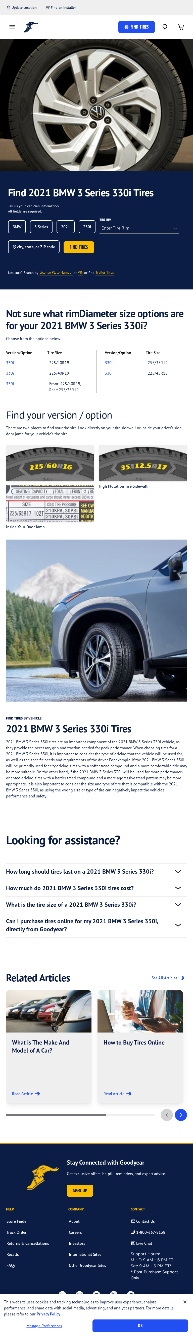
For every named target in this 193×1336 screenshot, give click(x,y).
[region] (96, 1315)
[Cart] (181, 27)
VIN (80, 272)
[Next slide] (181, 1115)
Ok (140, 1325)
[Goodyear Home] (31, 27)
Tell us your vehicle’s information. (34, 206)
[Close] (184, 1301)
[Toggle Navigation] (12, 27)
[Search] (165, 27)
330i (10, 362)
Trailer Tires (104, 272)
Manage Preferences (44, 1325)
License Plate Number (56, 272)
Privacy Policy (48, 1313)
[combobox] (17, 226)
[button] (48, 1046)
